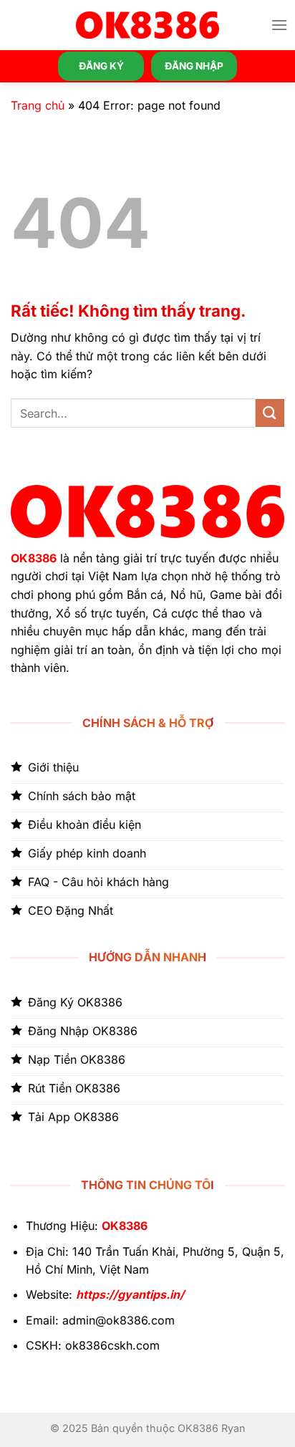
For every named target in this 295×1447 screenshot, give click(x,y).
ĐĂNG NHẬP (194, 66)
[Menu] (279, 24)
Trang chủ (37, 105)
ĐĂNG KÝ (101, 66)
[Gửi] (270, 413)
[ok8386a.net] (147, 25)
